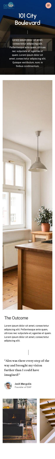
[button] (48, 5)
